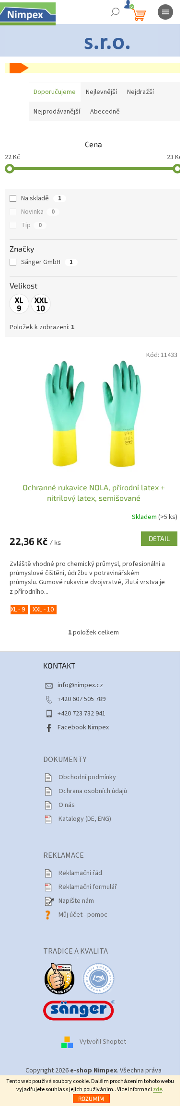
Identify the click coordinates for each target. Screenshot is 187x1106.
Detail (159, 538)
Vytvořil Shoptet (103, 1042)
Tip (31, 225)
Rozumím (91, 1098)
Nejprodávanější (57, 111)
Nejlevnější (101, 92)
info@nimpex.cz (80, 685)
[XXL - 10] (40, 303)
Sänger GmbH (47, 262)
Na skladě (41, 198)
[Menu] (165, 12)
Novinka (38, 212)
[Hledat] (115, 12)
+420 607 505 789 (81, 699)
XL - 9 (18, 609)
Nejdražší (140, 92)
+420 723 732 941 (81, 713)
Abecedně (105, 111)
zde (157, 1089)
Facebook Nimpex (83, 727)
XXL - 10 (43, 609)
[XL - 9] (19, 303)
